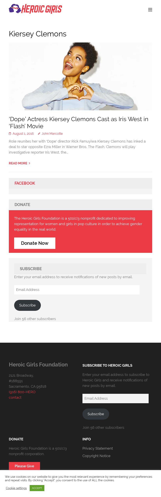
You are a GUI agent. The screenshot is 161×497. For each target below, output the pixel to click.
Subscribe (27, 305)
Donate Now (34, 243)
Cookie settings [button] (16, 488)
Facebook (25, 183)
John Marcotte (52, 133)
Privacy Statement (97, 448)
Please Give (24, 466)
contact (15, 397)
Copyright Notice (96, 456)
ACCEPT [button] (37, 488)
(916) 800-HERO (22, 392)
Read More (18, 163)
